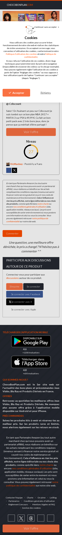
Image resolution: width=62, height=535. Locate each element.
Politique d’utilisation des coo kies (21, 54)
